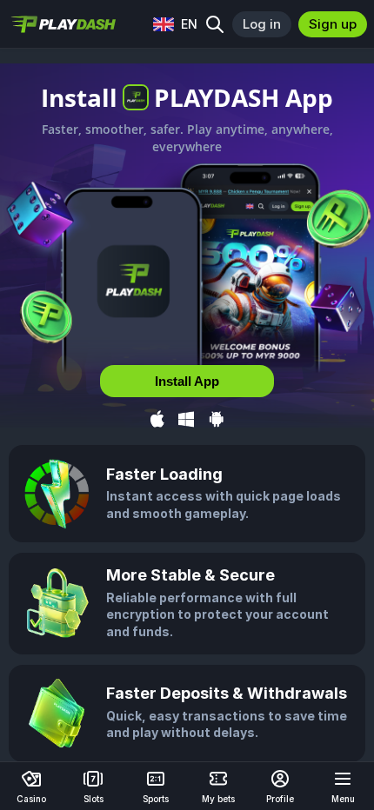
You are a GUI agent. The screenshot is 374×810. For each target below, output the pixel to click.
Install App (187, 381)
